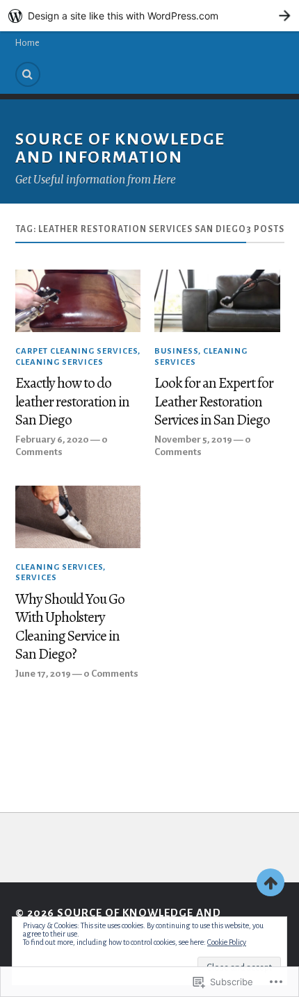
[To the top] (270, 882)
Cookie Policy (226, 942)
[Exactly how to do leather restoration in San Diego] (78, 301)
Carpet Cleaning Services (76, 351)
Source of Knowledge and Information (120, 148)
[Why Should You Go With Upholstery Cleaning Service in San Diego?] (78, 517)
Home (27, 43)
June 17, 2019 (43, 673)
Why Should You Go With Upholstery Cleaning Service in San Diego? (69, 627)
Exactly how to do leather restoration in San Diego (72, 401)
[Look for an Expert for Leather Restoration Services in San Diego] (217, 301)
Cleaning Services (59, 362)
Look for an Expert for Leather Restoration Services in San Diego (213, 401)
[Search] (27, 74)
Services (36, 577)
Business (176, 351)
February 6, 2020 (52, 439)
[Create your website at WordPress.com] (149, 15)
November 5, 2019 (193, 439)
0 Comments (110, 673)
